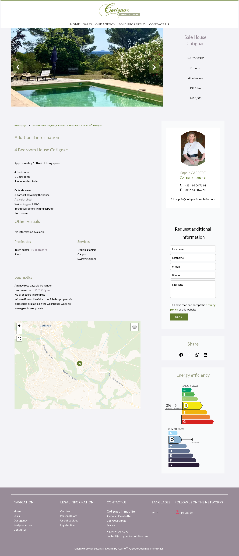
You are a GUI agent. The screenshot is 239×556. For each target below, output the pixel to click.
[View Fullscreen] (19, 338)
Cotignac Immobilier (121, 511)
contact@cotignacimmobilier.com (127, 536)
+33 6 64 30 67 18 (195, 190)
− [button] (19, 331)
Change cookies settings (89, 548)
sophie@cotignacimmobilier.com (195, 199)
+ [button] (19, 325)
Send (179, 317)
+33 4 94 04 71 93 (195, 185)
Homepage (20, 125)
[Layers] (134, 327)
